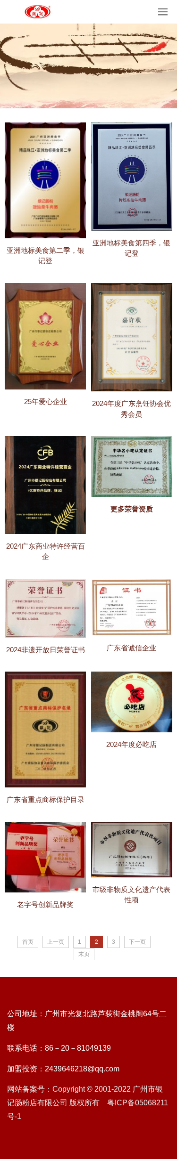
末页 (84, 954)
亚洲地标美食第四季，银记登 (131, 248)
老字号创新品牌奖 (45, 904)
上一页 (55, 942)
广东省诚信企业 (131, 648)
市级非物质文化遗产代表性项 (131, 894)
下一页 (137, 942)
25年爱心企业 (45, 401)
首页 (28, 942)
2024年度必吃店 (131, 744)
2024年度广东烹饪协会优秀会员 (131, 408)
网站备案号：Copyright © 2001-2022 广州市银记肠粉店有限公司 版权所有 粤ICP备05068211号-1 (87, 1102)
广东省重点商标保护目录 (45, 799)
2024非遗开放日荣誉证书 (45, 650)
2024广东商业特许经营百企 (45, 551)
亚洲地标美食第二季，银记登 (45, 255)
